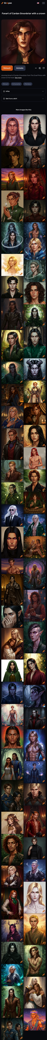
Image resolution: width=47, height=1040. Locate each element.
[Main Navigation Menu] (43, 3)
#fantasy (27, 84)
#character (16, 84)
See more (18, 78)
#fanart (5, 84)
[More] (36, 68)
